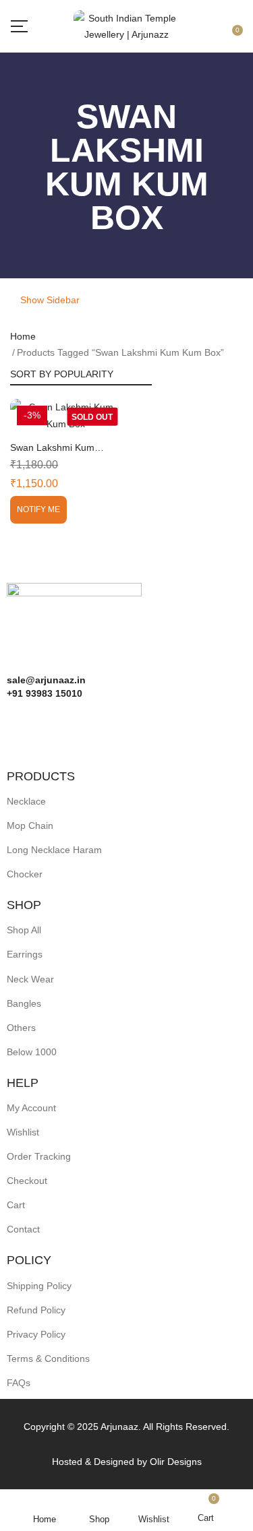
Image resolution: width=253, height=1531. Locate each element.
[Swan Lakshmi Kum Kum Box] (66, 415)
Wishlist (23, 1132)
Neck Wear (30, 979)
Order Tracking (39, 1156)
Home (23, 336)
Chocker (25, 874)
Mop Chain (30, 825)
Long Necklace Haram (54, 849)
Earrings (25, 954)
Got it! (199, 22)
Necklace (26, 801)
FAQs (18, 1382)
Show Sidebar (49, 299)
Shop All (24, 930)
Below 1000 (32, 1051)
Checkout (27, 1180)
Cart (16, 1204)
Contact (23, 1229)
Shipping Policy (39, 1285)
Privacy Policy (36, 1334)
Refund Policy (36, 1310)
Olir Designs (176, 1461)
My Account (31, 1107)
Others (21, 1027)
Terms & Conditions (48, 1358)
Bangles (24, 1003)
